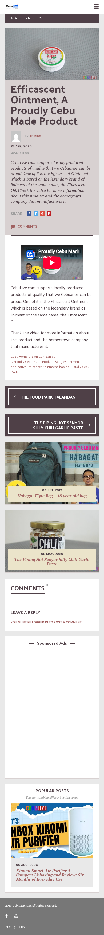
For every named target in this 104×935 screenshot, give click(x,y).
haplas (64, 366)
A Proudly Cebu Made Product (32, 361)
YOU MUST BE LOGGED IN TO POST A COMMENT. (46, 622)
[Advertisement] (52, 711)
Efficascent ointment (43, 366)
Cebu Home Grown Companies (33, 356)
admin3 (35, 136)
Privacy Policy (15, 926)
